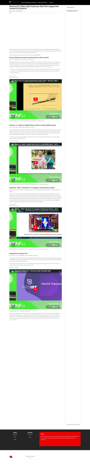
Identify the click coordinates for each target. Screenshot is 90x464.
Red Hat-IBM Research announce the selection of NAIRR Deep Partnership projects (73, 100)
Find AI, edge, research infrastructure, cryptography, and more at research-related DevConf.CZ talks (73, 314)
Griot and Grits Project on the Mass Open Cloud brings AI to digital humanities (73, 393)
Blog (51, 2)
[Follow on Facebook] (68, 443)
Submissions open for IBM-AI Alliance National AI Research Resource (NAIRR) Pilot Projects (73, 185)
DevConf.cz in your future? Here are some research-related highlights (73, 60)
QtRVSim (11, 193)
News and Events (42, 2)
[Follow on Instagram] (73, 443)
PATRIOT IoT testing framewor (26, 265)
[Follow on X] (70, 443)
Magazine (15, 434)
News (21, 11)
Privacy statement (45, 456)
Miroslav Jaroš (14, 255)
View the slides (12, 76)
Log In (30, 437)
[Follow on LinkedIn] (78, 443)
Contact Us (30, 434)
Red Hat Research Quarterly (28, 2)
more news (70, 7)
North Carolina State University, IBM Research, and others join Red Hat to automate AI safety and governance (73, 19)
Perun (32, 63)
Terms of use (60, 456)
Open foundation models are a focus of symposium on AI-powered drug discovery (73, 142)
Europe (17, 11)
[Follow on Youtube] (76, 443)
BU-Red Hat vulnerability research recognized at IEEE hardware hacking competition (73, 271)
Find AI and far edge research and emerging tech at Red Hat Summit (73, 355)
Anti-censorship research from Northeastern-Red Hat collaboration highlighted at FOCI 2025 (73, 228)
